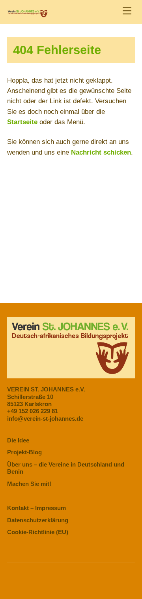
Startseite (22, 122)
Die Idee (18, 440)
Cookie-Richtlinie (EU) (37, 532)
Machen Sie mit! (29, 483)
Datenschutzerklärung (37, 520)
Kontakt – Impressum (36, 508)
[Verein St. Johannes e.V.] (27, 14)
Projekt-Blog (24, 452)
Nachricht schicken (101, 152)
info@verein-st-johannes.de (45, 418)
